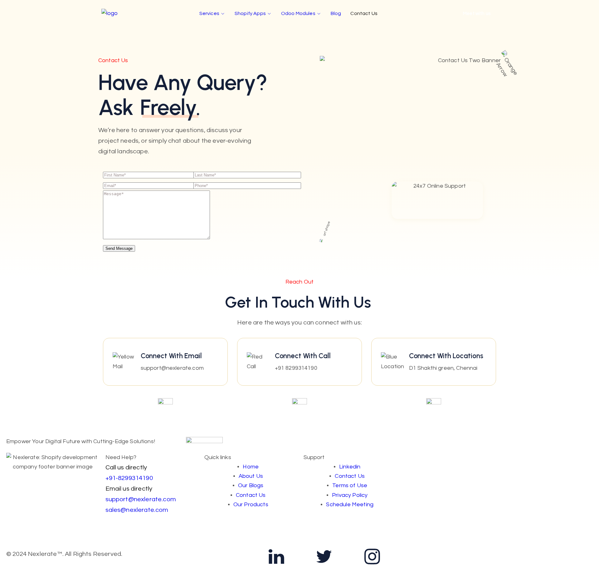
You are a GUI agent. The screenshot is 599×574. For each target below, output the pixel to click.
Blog (336, 13)
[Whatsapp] (228, 556)
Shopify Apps (250, 13)
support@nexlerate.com (140, 499)
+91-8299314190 (129, 478)
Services (209, 13)
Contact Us (363, 13)
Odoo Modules (298, 13)
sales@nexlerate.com (136, 510)
